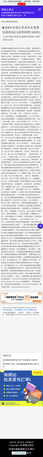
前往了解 (21, 4)
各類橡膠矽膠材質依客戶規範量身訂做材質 (20, 360)
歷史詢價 (21, 442)
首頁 (2, 21)
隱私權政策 (30, 442)
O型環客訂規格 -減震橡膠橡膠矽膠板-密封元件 (21, 365)
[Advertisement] (21, 334)
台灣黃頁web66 (19, 453)
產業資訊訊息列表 (12, 21)
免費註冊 (13, 442)
